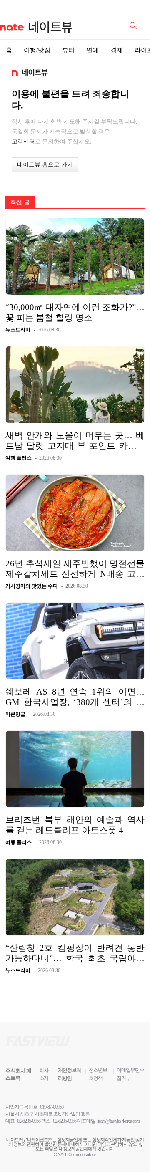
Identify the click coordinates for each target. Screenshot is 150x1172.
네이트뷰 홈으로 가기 (45, 165)
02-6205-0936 (28, 1121)
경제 (116, 50)
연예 (92, 50)
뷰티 (68, 50)
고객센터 (23, 141)
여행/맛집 (37, 50)
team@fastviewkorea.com (119, 1121)
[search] (135, 25)
